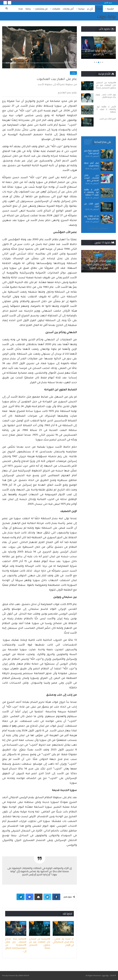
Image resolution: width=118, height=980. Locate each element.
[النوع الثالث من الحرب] (87, 122)
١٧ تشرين (98, 254)
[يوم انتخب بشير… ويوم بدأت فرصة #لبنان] (87, 97)
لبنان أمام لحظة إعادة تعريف (91, 164)
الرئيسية (110, 8)
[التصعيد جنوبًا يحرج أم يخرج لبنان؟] (107, 154)
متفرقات (56, 8)
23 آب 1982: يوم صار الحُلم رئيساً (91, 217)
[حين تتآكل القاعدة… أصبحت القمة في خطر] (107, 178)
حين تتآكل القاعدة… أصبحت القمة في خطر (91, 177)
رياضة (28, 8)
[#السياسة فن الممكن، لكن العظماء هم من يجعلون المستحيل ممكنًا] (39, 928)
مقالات (99, 8)
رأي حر (90, 8)
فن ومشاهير (41, 8)
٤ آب (98, 44)
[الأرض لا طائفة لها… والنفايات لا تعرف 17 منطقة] (87, 110)
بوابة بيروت (106, 16)
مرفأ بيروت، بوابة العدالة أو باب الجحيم (98, 52)
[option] (98, 49)
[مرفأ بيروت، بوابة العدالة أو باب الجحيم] (98, 47)
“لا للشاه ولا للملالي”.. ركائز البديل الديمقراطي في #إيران (77, 2)
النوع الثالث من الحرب (91, 205)
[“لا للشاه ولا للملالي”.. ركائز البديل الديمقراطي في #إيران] (63, 928)
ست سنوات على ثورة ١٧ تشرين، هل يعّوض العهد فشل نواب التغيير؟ (98, 264)
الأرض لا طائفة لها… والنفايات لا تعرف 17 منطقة (91, 192)
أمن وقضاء (68, 8)
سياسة (81, 8)
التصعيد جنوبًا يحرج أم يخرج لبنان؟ (91, 152)
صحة (20, 8)
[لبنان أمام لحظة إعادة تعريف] (107, 166)
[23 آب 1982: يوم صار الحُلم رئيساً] (107, 219)
